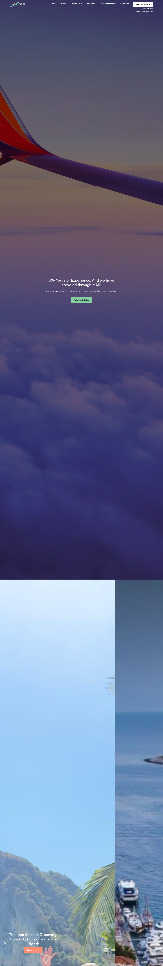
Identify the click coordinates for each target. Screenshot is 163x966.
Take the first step (81, 300)
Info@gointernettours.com (143, 11)
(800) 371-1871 (147, 9)
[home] (17, 4)
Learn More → (81, 949)
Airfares (64, 3)
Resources (124, 3)
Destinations (91, 3)
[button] (55, 3)
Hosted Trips (76, 3)
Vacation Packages (108, 3)
